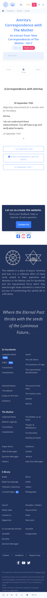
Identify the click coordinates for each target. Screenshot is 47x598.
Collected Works (9, 417)
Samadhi (6, 533)
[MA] (9, 4)
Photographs (31, 492)
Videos (28, 487)
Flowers (5, 461)
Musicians (29, 520)
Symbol (28, 398)
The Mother (8, 412)
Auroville (29, 528)
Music (28, 477)
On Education (31, 433)
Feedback (19, 555)
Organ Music (7, 446)
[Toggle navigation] (21, 4)
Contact (5, 555)
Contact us (6, 515)
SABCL (7, 362)
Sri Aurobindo (9, 349)
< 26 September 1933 (23, 149)
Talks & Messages (9, 451)
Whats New (7, 510)
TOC (35, 595)
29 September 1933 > (23, 167)
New (28, 4)
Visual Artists (31, 510)
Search (5, 505)
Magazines (6, 520)
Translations (7, 367)
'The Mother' (7, 390)
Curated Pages (10, 492)
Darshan (5, 539)
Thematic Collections (11, 487)
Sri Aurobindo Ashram (11, 528)
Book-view (17, 48)
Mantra (28, 403)
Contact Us (23, 224)
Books (27, 11)
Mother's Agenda (9, 422)
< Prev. (8, 69)
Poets (27, 515)
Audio (28, 482)
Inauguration (31, 533)
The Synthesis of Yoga (35, 364)
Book (23, 72)
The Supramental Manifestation (33, 371)
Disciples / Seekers (33, 505)
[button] (23, 55)
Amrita (19, 11)
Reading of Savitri (33, 438)
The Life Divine (31, 359)
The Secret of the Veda (32, 387)
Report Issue (34, 555)
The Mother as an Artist (33, 418)
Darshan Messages (10, 456)
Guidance (6, 401)
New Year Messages (34, 461)
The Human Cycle (33, 393)
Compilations (7, 372)
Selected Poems (9, 385)
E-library (6, 471)
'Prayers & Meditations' (30, 426)
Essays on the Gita (10, 395)
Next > (38, 69)
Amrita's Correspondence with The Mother (24, 158)
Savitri (28, 354)
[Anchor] (4, 82)
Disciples (10, 11)
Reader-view (28, 48)
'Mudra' (28, 456)
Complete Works (9, 355)
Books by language (10, 482)
